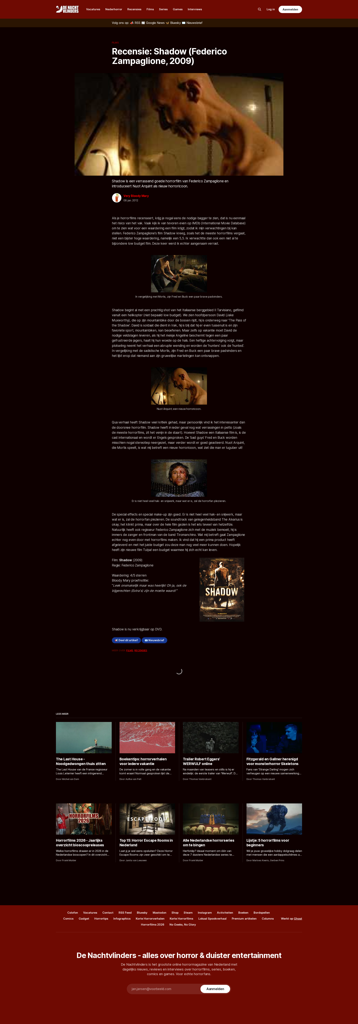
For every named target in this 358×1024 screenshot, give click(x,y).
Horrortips (101, 918)
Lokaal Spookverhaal (212, 918)
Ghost (298, 918)
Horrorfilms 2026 (152, 924)
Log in (271, 9)
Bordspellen (262, 912)
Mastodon (159, 912)
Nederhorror (113, 9)
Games (178, 9)
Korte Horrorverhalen (150, 918)
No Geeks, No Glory (182, 924)
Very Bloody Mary (136, 196)
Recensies (134, 9)
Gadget (84, 918)
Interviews (195, 9)
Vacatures (93, 9)
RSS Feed (125, 912)
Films (150, 9)
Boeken (243, 912)
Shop (175, 912)
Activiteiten (225, 912)
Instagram (205, 912)
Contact (107, 912)
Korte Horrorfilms (181, 918)
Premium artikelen (244, 918)
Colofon (72, 912)
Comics (68, 918)
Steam (188, 912)
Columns (268, 918)
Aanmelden (290, 9)
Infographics (122, 918)
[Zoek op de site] (260, 9)
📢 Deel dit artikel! (126, 640)
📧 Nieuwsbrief (154, 640)
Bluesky (142, 912)
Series (163, 9)
